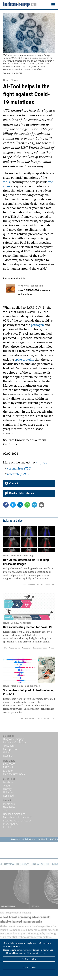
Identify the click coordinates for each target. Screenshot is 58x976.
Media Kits (9, 804)
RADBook (8, 767)
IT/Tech (7, 752)
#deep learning (47, 584)
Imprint (7, 827)
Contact (7, 810)
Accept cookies (29, 967)
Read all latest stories (21, 493)
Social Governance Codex (17, 820)
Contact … (14, 483)
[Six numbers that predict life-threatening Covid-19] (29, 670)
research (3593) (18, 474)
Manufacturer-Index (14, 774)
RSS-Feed (8, 795)
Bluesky (7, 789)
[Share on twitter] (13, 505)
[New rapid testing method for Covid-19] (29, 606)
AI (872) (41, 463)
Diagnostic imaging (13, 739)
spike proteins (24, 359)
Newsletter (9, 807)
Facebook (8, 782)
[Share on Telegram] (34, 505)
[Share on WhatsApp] (27, 505)
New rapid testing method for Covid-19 (27, 627)
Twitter (7, 785)
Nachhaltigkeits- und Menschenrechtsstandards (17, 815)
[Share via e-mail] (41, 505)
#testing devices (40, 647)
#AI (24, 584)
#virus (51, 647)
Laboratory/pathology (14, 742)
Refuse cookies (29, 959)
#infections (49, 718)
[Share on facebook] (6, 505)
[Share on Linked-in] (20, 505)
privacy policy (26, 949)
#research (26, 647)
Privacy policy (10, 824)
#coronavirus (33, 584)
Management (10, 749)
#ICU (40, 718)
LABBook (8, 770)
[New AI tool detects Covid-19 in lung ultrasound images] (29, 539)
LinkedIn (8, 792)
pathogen (37, 325)
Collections (9, 764)
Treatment (8, 745)
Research (8, 755)
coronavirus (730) (19, 468)
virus (6, 182)
